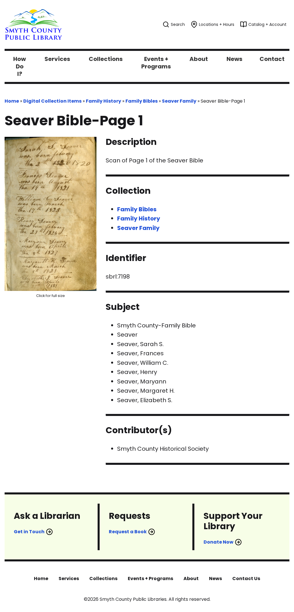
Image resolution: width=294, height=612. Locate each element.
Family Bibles (141, 101)
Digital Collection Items (52, 101)
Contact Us (246, 578)
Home (12, 101)
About (191, 578)
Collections (103, 578)
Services (69, 578)
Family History (103, 101)
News (215, 578)
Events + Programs (150, 578)
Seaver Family (179, 101)
